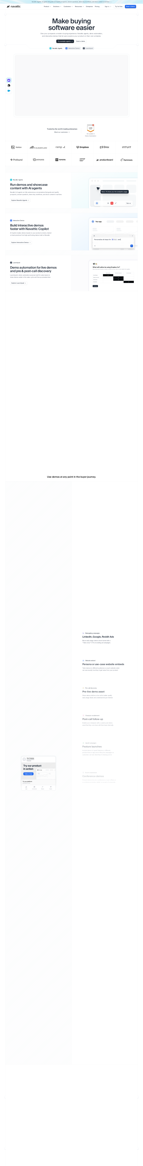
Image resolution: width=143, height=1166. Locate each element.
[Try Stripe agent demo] (9, 80)
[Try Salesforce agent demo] (9, 90)
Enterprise (89, 6)
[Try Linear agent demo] (9, 85)
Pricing (97, 6)
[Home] (14, 6)
